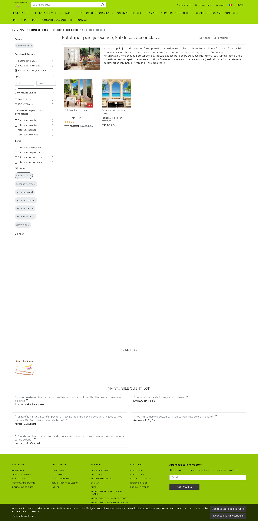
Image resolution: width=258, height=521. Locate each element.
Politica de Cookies (22, 487)
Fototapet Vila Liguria (75, 110)
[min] (24, 83)
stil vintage (22, 224)
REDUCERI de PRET (26, 20)
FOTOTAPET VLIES (46, 13)
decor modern (24, 208)
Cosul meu (57, 474)
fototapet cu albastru (29, 125)
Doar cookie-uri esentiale (228, 515)
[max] (46, 83)
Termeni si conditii (21, 474)
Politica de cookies (143, 508)
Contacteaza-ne (99, 470)
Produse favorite (139, 487)
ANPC (93, 487)
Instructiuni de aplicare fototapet (109, 498)
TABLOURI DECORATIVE (95, 13)
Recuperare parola (141, 479)
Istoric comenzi (138, 483)
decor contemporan (26, 184)
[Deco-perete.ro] (20, 4)
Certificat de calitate (23, 483)
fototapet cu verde (28, 134)
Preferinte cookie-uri (23, 516)
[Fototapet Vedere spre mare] (116, 93)
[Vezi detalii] (67, 81)
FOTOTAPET (21, 13)
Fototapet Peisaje (38, 30)
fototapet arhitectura (29, 147)
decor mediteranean (27, 200)
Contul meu (136, 470)
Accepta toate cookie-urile (228, 508)
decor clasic (22, 45)
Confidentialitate (21, 479)
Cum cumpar (58, 470)
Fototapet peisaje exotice (65, 30)
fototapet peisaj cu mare (31, 157)
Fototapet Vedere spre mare (114, 112)
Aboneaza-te (184, 486)
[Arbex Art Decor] (25, 368)
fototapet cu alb (27, 120)
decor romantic (24, 216)
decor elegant (23, 192)
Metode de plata (60, 479)
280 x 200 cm (25, 104)
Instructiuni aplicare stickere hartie (107, 492)
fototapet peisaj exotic (30, 162)
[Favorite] (184, 5)
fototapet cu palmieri (29, 152)
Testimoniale (79, 20)
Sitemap (95, 483)
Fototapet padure (28, 61)
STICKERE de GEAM (208, 13)
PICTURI (229, 13)
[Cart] (220, 5)
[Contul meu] (203, 5)
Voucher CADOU (54, 20)
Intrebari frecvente (101, 479)
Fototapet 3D (72, 118)
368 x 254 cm (25, 99)
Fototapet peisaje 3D (29, 65)
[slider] (16, 88)
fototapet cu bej (27, 130)
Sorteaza (204, 37)
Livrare (55, 487)
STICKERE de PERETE (175, 13)
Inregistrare (137, 474)
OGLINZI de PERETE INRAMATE (137, 13)
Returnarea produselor (65, 483)
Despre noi (18, 470)
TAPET (69, 13)
